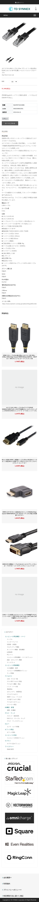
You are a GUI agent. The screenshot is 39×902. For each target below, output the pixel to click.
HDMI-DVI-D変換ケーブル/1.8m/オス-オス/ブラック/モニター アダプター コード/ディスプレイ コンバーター (19, 565)
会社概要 (6, 877)
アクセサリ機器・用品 (13, 684)
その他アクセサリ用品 (13, 699)
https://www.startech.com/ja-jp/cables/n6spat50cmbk (19, 304)
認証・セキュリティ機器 (14, 660)
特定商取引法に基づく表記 (13, 896)
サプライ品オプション (13, 743)
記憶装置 (9, 652)
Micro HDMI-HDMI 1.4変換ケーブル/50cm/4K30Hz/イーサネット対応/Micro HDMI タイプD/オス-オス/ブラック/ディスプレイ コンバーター (19, 461)
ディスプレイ (11, 662)
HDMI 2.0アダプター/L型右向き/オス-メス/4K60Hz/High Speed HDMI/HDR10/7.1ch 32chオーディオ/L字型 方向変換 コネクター (19, 513)
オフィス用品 (11, 732)
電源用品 (9, 689)
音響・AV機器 (11, 710)
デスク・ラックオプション (15, 721)
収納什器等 (10, 749)
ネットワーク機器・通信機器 (16, 649)
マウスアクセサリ (12, 694)
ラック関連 (10, 673)
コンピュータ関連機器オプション (17, 670)
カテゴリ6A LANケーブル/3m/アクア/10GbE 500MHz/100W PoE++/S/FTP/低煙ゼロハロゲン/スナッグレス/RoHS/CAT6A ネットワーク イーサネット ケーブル (19, 409)
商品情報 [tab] (5, 131)
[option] (10, 60)
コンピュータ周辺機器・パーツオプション (20, 657)
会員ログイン (20, 2)
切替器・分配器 (11, 644)
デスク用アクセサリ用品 (14, 681)
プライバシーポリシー (11, 890)
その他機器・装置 (12, 668)
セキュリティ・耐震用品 (14, 691)
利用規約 (6, 884)
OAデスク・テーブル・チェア (16, 718)
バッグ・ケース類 (12, 686)
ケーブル (9, 639)
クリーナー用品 (11, 704)
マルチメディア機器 (13, 647)
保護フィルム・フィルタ (14, 697)
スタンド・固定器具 (13, 716)
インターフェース (12, 642)
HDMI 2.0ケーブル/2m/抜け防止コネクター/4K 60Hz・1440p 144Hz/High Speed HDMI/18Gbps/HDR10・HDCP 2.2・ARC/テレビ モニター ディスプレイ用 (19, 357)
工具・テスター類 (12, 679)
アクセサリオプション (13, 702)
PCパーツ (10, 654)
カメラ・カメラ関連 (13, 726)
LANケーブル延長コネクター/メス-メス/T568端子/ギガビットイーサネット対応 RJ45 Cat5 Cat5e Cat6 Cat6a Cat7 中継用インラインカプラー (19, 616)
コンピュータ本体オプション (16, 738)
